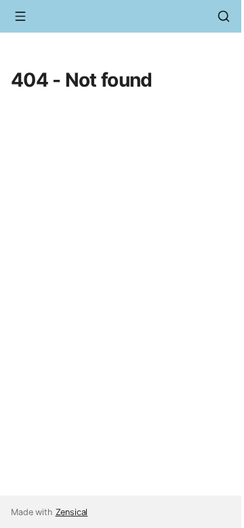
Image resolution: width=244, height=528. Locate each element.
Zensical (72, 512)
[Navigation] (20, 16)
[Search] (223, 16)
